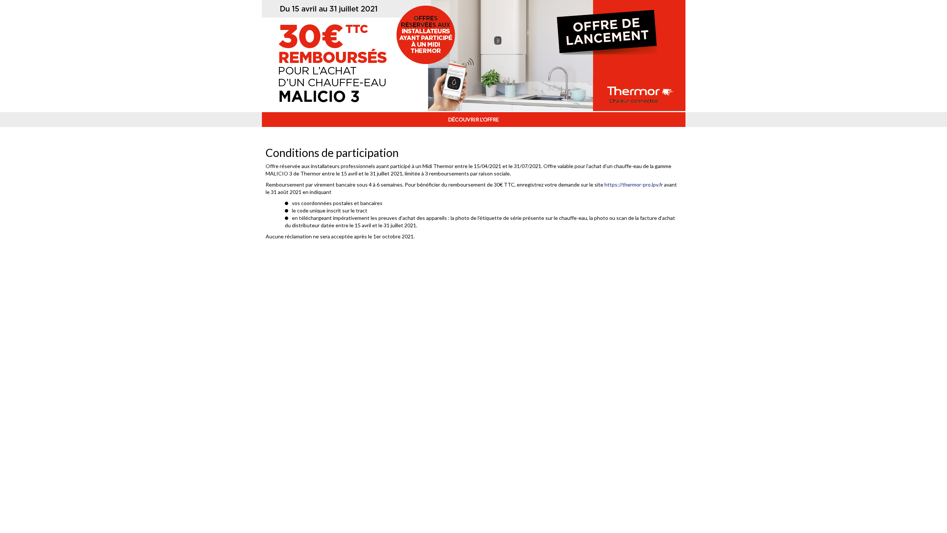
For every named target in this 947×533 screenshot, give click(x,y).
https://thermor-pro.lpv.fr (633, 184)
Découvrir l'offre (473, 119)
